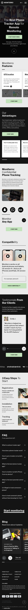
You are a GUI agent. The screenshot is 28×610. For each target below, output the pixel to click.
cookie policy (7, 608)
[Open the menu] (25, 2)
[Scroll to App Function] (14, 51)
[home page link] (7, 3)
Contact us (5, 579)
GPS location (9, 74)
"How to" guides (20, 532)
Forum (16, 579)
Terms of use (18, 571)
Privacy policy (5, 571)
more (11, 589)
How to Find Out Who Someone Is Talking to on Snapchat (11, 548)
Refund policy (5, 576)
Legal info (17, 576)
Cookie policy (18, 574)
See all (18, 558)
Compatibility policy (7, 574)
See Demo (6, 86)
